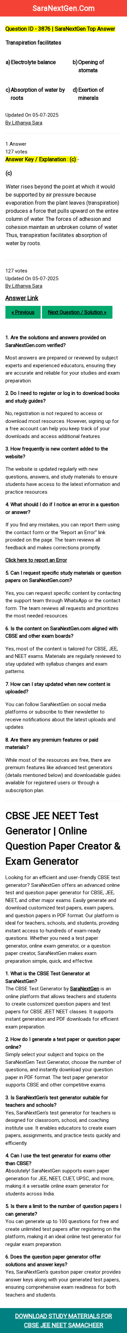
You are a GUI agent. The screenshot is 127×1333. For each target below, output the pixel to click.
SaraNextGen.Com (64, 8)
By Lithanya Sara (23, 123)
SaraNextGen (84, 989)
